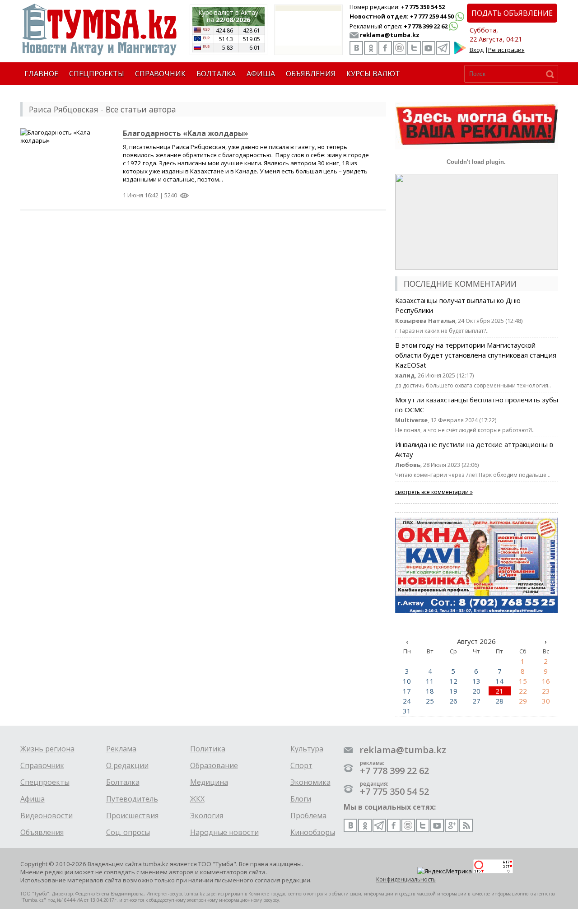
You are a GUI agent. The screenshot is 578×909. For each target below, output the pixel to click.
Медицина (209, 782)
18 (430, 690)
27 (476, 700)
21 (499, 690)
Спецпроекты (45, 782)
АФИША (261, 74)
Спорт (301, 765)
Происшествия (132, 815)
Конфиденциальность (406, 879)
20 (476, 690)
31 (407, 710)
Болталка (123, 782)
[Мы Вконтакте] (356, 48)
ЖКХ (197, 799)
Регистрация (506, 50)
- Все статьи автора (102, 109)
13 (476, 680)
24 (407, 700)
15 (523, 680)
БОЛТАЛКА (216, 74)
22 (523, 690)
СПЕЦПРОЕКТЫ (96, 74)
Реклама (121, 749)
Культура (306, 749)
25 (430, 700)
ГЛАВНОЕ (41, 74)
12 (453, 680)
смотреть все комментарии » (434, 492)
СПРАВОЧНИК (160, 74)
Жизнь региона (47, 749)
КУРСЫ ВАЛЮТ (373, 74)
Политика (207, 749)
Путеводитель (132, 799)
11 (430, 680)
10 (407, 680)
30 (546, 700)
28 (499, 700)
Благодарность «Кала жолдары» (185, 133)
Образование (214, 765)
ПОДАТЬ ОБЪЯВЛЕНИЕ (512, 13)
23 (546, 690)
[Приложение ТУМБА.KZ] (460, 52)
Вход (477, 50)
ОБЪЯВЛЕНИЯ (311, 74)
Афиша (32, 799)
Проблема (308, 815)
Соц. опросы (128, 832)
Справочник (42, 765)
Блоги (300, 799)
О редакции (127, 765)
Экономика (310, 782)
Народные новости (224, 832)
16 (546, 680)
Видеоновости (46, 815)
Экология (206, 815)
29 (523, 700)
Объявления (42, 832)
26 (453, 700)
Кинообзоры (312, 832)
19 (453, 690)
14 (499, 680)
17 (407, 690)
